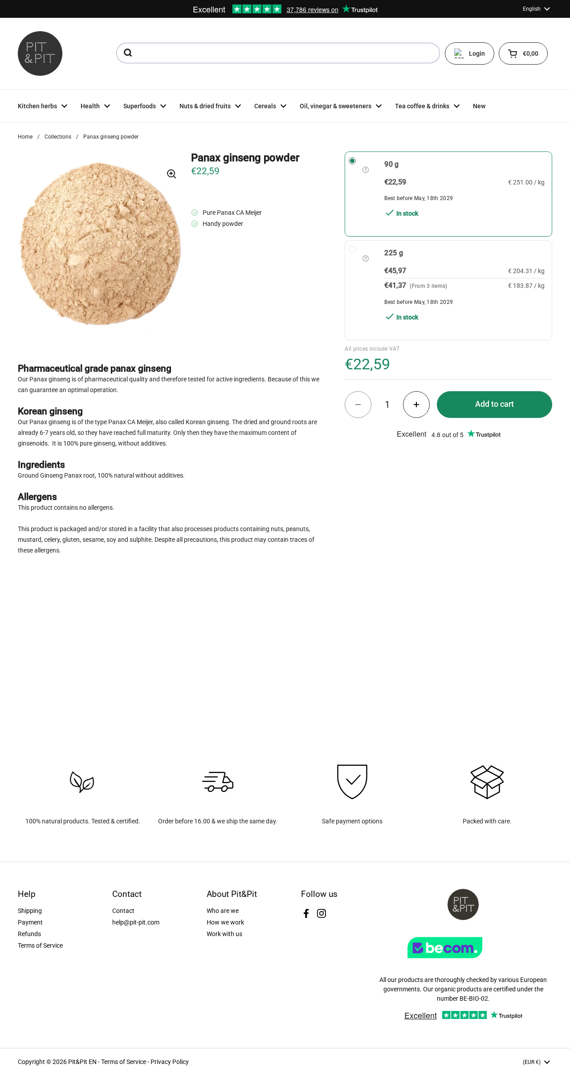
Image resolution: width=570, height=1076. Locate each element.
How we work (225, 922)
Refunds (29, 933)
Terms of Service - (126, 1061)
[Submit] (127, 53)
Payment (30, 922)
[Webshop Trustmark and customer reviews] (463, 961)
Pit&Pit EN (82, 1061)
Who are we (223, 910)
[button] (523, 53)
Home (25, 137)
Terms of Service (40, 945)
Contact (123, 910)
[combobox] (278, 53)
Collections (58, 137)
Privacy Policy (170, 1061)
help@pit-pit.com (135, 922)
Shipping (30, 910)
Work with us (224, 933)
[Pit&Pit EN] (40, 53)
